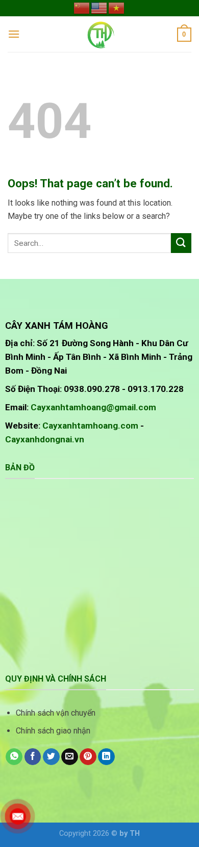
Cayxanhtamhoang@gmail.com (93, 407)
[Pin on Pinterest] (88, 757)
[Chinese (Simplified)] (82, 7)
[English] (99, 7)
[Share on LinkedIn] (106, 757)
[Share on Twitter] (51, 757)
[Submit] (181, 243)
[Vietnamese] (117, 7)
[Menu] (14, 33)
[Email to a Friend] (69, 757)
